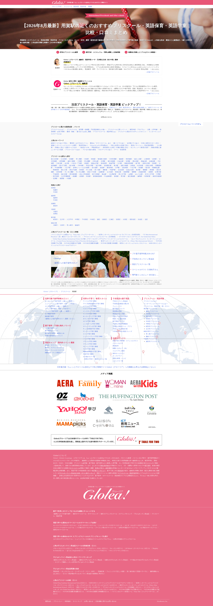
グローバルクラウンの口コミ (63, 548)
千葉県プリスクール (150, 339)
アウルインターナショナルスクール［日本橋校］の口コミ (122, 587)
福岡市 (55, 198)
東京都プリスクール (150, 308)
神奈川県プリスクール (151, 331)
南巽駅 (62, 178)
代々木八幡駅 (69, 172)
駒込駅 (104, 174)
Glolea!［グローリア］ (51, 291)
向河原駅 (140, 165)
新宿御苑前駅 (97, 176)
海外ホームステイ (119, 353)
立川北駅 (110, 172)
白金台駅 (120, 161)
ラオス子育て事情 (89, 349)
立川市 (62, 219)
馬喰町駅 (56, 170)
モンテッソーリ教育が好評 (140, 147)
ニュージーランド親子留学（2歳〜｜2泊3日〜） (61, 303)
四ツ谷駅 (98, 170)
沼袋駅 (71, 159)
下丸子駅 (133, 167)
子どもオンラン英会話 (141, 514)
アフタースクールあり (72, 149)
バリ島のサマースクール (85, 527)
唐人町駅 (72, 165)
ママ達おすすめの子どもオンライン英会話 (144, 560)
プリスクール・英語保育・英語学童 (75, 6)
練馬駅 (140, 176)
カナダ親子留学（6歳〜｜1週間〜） (57, 306)
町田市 (55, 219)
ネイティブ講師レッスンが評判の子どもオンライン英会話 (74, 562)
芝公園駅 (87, 161)
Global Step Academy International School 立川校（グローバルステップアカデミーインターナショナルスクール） (91, 239)
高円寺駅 (56, 176)
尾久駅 (147, 167)
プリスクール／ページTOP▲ (190, 124)
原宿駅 (81, 176)
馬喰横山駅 (156, 167)
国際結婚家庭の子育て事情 (92, 351)
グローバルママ (118, 343)
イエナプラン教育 (119, 351)
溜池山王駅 (95, 163)
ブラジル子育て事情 (89, 341)
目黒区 (118, 219)
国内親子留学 (49, 316)
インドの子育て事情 (89, 314)
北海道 (53, 188)
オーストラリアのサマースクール (64, 525)
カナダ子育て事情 (89, 321)
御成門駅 (112, 163)
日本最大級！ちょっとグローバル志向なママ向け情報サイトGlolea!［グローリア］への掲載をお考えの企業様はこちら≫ (106, 367)
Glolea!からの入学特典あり (99, 145)
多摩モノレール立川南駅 (81, 167)
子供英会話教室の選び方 (121, 303)
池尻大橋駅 (124, 165)
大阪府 (53, 209)
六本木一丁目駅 (76, 163)
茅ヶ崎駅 (79, 159)
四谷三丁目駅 (91, 172)
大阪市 (55, 211)
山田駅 (130, 174)
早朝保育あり (96, 147)
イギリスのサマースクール (87, 525)
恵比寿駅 (136, 161)
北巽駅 (55, 178)
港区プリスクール (152, 311)
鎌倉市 (77, 225)
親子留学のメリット (51, 331)
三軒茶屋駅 (113, 159)
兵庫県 (53, 203)
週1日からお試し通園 (84, 131)
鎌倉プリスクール (152, 336)
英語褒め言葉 (117, 311)
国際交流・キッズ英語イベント (55, 352)
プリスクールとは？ (57, 129)
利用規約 (68, 601)
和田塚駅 (129, 159)
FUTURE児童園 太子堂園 (72, 243)
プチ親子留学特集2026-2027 (143, 254)
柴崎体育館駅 (128, 163)
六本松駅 (81, 165)
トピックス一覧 (118, 361)
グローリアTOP (57, 6)
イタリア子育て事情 (89, 308)
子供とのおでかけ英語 (120, 316)
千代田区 (85, 219)
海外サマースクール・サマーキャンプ (85, 514)
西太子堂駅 (73, 170)
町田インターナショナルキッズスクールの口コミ (100, 589)
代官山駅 (96, 161)
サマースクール (75, 468)
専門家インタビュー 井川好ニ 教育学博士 (145, 275)
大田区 (125, 219)
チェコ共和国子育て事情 (91, 329)
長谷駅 (88, 176)
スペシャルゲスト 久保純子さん (145, 270)
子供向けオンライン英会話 (143, 259)
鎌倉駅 (121, 159)
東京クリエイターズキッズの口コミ (88, 587)
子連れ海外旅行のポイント (54, 335)
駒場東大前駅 (102, 159)
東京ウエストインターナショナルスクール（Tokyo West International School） (127, 241)
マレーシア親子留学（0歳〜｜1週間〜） (58, 311)
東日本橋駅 (111, 161)
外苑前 (132, 165)
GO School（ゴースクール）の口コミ (137, 548)
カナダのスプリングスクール (63, 539)
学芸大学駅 (89, 165)
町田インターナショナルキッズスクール (133, 243)
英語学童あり (83, 145)
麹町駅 (105, 170)
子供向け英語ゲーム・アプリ (122, 326)
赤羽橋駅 (62, 161)
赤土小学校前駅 (84, 174)
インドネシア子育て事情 (91, 311)
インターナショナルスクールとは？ (156, 303)
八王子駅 (68, 167)
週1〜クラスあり (119, 143)
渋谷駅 (86, 159)
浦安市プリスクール (152, 341)
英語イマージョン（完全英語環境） (143, 145)
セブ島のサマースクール (148, 527)
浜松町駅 (125, 167)
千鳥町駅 (56, 174)
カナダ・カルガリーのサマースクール (137, 525)
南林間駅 (126, 172)
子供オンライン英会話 (120, 301)
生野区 (55, 213)
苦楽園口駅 (107, 165)
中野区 (77, 219)
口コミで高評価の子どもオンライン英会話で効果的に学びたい (84, 573)
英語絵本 (116, 346)
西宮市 (55, 206)
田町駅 (154, 163)
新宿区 (104, 219)
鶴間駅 (134, 172)
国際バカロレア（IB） (120, 348)
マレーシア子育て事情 (90, 346)
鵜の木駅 (64, 174)
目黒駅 (128, 161)
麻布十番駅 (71, 161)
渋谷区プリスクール (152, 314)
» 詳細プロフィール (152, 72)
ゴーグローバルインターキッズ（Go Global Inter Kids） (137, 237)
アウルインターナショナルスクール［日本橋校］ (100, 237)
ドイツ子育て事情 (89, 334)
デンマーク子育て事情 (90, 331)
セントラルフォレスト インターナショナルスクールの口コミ (97, 585)
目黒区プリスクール (152, 319)
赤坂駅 (86, 163)
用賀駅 (90, 6)
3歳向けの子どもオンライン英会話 (65, 560)
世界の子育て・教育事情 (103, 468)
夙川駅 (116, 165)
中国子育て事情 (88, 354)
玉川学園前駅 (65, 176)
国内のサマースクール (60, 529)
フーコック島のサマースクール (105, 527)
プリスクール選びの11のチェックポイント (132, 131)
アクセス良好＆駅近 (89, 149)
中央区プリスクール (152, 321)
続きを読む (155, 69)
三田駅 (79, 161)
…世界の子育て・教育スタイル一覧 (95, 359)
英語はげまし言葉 (119, 314)
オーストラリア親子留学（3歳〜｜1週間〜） (60, 301)
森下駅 (138, 163)
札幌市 (55, 190)
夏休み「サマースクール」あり (100, 143)
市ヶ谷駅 (89, 170)
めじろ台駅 (139, 174)
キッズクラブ (117, 356)
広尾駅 (103, 161)
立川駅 (119, 163)
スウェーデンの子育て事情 (92, 326)
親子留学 (148, 465)
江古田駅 (64, 159)
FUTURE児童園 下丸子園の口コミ (130, 589)
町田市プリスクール (152, 326)
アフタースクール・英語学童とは (104, 131)
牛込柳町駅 (108, 176)
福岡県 (53, 196)
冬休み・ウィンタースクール (54, 350)
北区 (146, 219)
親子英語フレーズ (119, 321)
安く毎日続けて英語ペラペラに (137, 571)
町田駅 (81, 170)
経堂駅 (102, 167)
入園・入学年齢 (152, 129)
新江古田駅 (54, 159)
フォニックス (117, 306)
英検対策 (101, 571)
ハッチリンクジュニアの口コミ (96, 550)
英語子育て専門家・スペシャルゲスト (125, 341)
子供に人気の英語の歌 (120, 329)
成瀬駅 (75, 176)
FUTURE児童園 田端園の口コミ (73, 591)
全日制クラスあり (133, 143)
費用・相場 (70, 131)
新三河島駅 (96, 174)
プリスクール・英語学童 (127, 473)
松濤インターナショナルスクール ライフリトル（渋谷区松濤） (120, 234)
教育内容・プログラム (137, 129)
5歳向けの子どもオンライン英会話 (116, 560)
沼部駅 (150, 172)
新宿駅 (116, 176)
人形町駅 (147, 159)
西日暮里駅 (73, 174)
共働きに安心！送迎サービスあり (66, 147)
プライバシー (57, 601)
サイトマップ (77, 601)
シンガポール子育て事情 (91, 324)
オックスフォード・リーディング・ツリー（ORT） (79, 571)
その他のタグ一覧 (89, 356)
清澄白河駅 (146, 163)
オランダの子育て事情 (90, 319)
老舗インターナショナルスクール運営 (63, 145)
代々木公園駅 (80, 172)
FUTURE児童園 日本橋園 (109, 243)
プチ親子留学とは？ (51, 328)
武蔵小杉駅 (149, 165)
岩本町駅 (59, 172)
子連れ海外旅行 (105, 465)
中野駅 (158, 174)
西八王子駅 (122, 174)
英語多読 (56, 571)
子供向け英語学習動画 (120, 324)
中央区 (55, 192)
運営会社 (48, 601)
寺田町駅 (147, 176)
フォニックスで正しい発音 (115, 571)
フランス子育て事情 (89, 344)
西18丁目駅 (63, 165)
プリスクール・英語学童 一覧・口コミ (157, 306)
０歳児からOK (84, 147)
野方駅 (123, 176)
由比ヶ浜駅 (138, 159)
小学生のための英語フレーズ (122, 331)
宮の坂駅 (95, 167)
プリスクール (65, 291)
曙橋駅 (145, 170)
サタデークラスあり (105, 149)
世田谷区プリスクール (153, 316)
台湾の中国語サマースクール (128, 527)
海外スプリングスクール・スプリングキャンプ (116, 514)
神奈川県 (54, 223)
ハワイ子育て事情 (89, 339)
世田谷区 (133, 219)
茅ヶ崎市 (70, 225)
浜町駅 (154, 159)
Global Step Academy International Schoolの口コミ (70, 583)
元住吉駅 (121, 170)
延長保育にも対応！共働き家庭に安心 (115, 147)
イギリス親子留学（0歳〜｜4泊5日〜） (58, 308)
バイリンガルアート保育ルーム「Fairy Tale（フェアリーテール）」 (73, 234)
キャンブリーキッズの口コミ (119, 550)
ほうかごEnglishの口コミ (75, 550)
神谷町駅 (104, 163)
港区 (98, 219)
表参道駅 (152, 161)
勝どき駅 (64, 170)
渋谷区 (140, 219)
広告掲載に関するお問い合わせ (106, 601)
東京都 (53, 217)
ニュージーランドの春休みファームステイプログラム (93, 539)
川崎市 (55, 225)
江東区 (111, 219)
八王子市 (70, 219)
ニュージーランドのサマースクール (110, 525)
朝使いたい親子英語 (119, 319)
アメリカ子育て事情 (89, 301)
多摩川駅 (158, 172)
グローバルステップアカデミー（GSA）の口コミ (91, 548)
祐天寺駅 (99, 165)
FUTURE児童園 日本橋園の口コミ (98, 591)
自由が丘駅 (130, 170)
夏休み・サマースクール (53, 345)
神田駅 (152, 170)
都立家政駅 (131, 176)
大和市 (62, 225)
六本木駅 (59, 163)
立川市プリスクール (152, 329)
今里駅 (69, 178)
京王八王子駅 (149, 174)
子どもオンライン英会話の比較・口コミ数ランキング (77, 473)
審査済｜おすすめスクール (79, 143)
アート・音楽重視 (120, 149)
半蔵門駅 (113, 170)
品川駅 (67, 163)
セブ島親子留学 (50, 314)
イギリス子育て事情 (89, 306)
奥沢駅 (138, 170)
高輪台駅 (144, 161)
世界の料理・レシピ (119, 358)
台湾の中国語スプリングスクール (124, 539)
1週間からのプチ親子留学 (62, 514)
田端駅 (141, 167)
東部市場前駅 (157, 176)
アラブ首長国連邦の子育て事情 (93, 303)
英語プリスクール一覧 (141, 264)
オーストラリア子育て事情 (92, 316)
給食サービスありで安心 (59, 143)
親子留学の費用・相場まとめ (54, 333)
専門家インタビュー (99, 470)
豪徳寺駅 (110, 167)
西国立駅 (118, 172)
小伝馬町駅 (112, 174)
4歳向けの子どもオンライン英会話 (90, 560)
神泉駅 (93, 159)
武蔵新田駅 (142, 172)
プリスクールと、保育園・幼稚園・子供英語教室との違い (86, 129)
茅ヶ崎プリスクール (152, 334)
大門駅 (117, 167)
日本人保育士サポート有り (150, 143)
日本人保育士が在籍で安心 (120, 145)
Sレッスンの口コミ (116, 548)
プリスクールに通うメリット (117, 129)
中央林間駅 (58, 167)
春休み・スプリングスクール (54, 347)
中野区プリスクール (152, 324)
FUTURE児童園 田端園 (91, 243)
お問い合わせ (88, 601)
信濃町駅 (102, 172)
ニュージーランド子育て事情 (92, 336)
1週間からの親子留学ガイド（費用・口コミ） (60, 319)
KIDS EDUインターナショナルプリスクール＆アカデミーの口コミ (111, 583)
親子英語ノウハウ (119, 308)
